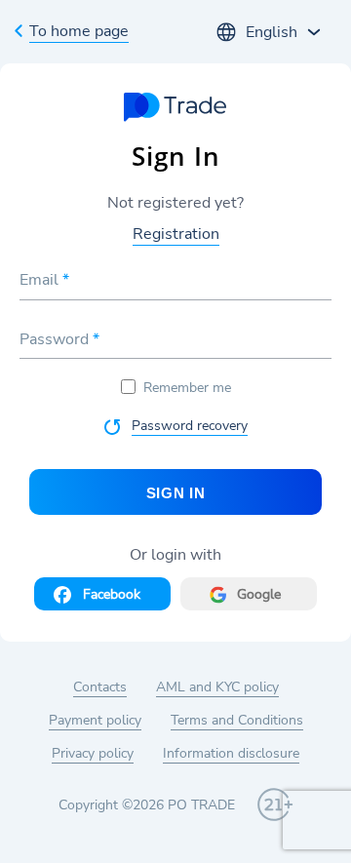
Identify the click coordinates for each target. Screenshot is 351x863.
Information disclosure (231, 753)
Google (259, 594)
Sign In (176, 493)
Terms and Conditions (237, 720)
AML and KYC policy (217, 687)
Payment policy (95, 720)
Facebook (111, 594)
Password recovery (190, 425)
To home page (79, 31)
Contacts (100, 687)
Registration (176, 234)
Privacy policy (93, 753)
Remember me (187, 387)
